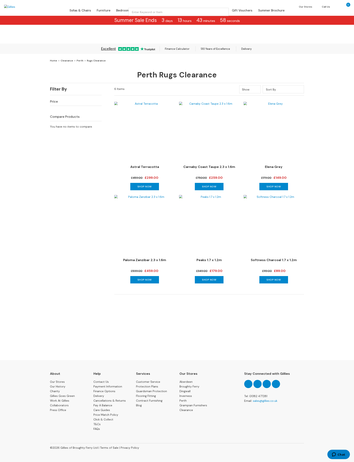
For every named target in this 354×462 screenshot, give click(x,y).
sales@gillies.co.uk (265, 401)
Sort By (271, 89)
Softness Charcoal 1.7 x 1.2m (274, 260)
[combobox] (178, 12)
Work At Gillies (59, 400)
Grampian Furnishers (193, 405)
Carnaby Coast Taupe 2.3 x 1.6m (209, 167)
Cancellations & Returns (109, 400)
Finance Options (104, 391)
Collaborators (59, 405)
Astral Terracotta (144, 167)
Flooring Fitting (146, 396)
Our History (57, 386)
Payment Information (107, 386)
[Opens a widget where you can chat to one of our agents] (338, 455)
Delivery (246, 49)
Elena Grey (274, 167)
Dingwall (185, 391)
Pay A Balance (102, 405)
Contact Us (101, 382)
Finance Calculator (177, 49)
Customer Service (148, 382)
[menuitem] (80, 10)
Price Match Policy (105, 415)
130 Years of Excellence (215, 49)
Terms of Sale (109, 448)
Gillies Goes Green (62, 396)
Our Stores (57, 382)
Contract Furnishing (149, 400)
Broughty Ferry (189, 386)
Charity (55, 391)
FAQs (96, 429)
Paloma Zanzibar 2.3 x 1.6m (144, 260)
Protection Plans (147, 386)
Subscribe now (177, 344)
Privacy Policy (130, 448)
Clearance (67, 60)
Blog (139, 405)
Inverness (185, 396)
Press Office (58, 410)
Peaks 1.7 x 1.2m (209, 260)
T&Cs (97, 424)
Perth (80, 60)
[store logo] (21, 7)
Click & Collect (103, 419)
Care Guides (101, 410)
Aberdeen (186, 382)
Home (54, 60)
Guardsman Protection (151, 391)
